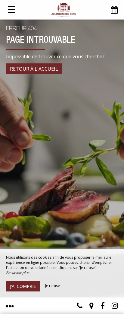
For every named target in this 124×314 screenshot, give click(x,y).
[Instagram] (115, 306)
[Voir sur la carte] (91, 306)
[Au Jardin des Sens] (63, 10)
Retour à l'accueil (34, 69)
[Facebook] (103, 306)
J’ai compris (23, 286)
